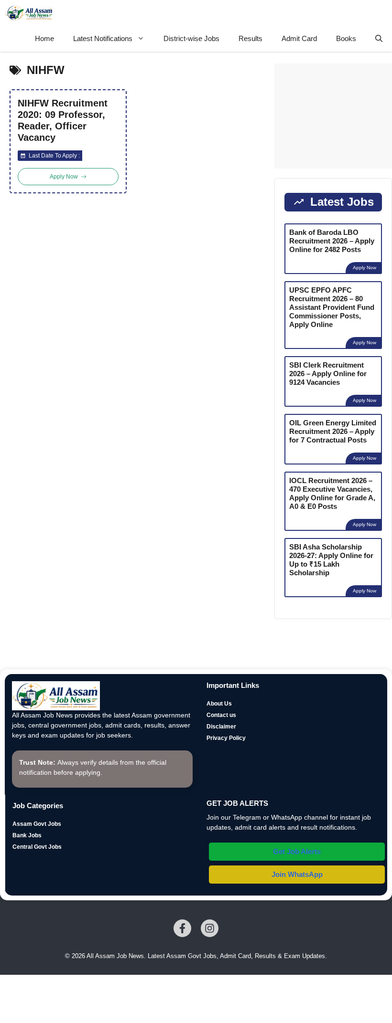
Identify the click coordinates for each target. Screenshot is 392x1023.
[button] (379, 39)
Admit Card (299, 38)
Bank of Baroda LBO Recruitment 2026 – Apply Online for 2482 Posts (331, 240)
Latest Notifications (102, 38)
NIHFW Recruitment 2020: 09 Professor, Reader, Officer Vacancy (63, 120)
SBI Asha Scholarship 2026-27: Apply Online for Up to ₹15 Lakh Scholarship (331, 560)
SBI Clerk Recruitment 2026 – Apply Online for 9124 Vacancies (328, 373)
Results (250, 38)
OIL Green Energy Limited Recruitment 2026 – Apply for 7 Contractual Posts (332, 431)
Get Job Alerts (297, 851)
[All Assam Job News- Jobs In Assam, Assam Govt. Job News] (29, 13)
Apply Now (364, 267)
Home (44, 38)
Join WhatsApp (297, 874)
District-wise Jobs (191, 38)
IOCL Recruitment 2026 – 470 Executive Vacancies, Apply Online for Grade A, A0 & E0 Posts (332, 493)
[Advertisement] (333, 116)
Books (346, 38)
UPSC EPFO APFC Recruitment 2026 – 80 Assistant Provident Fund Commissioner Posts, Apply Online (331, 307)
